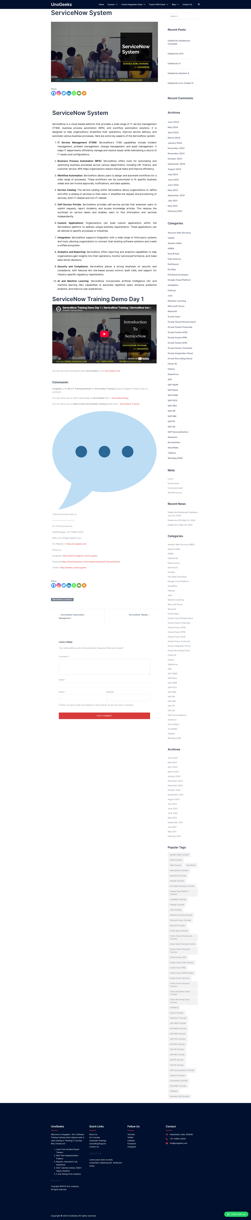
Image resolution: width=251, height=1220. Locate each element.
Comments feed (175, 488)
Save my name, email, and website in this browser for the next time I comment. (97, 705)
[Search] (199, 4)
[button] (236, 1214)
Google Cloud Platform (179, 280)
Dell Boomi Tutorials (178, 876)
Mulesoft (172, 311)
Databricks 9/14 (175, 53)
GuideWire (173, 285)
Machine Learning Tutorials (181, 915)
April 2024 (173, 132)
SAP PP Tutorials (176, 1060)
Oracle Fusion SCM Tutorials (181, 973)
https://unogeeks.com (76, 544)
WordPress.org (175, 492)
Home (101, 4)
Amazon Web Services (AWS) (181, 544)
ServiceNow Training (129, 404)
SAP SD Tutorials (177, 1065)
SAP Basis (173, 390)
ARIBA (171, 248)
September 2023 (176, 164)
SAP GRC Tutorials (177, 1044)
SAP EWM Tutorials (178, 1034)
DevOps (172, 269)
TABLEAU (174, 1091)
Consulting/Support (97, 1143)
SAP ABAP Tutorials (178, 1023)
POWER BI (174, 1008)
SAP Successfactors (178, 432)
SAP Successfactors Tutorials (182, 1070)
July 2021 (173, 200)
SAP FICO (172, 400)
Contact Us (187, 4)
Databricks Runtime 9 (178, 73)
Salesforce (173, 374)
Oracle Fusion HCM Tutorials (181, 962)
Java (170, 295)
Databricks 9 (174, 63)
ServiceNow (174, 442)
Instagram (131, 1147)
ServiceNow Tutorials (62, 600)
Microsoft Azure (176, 306)
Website (110, 692)
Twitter (130, 1137)
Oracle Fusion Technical (180, 348)
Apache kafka (175, 243)
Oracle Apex (174, 316)
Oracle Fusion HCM (177, 332)
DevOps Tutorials (177, 881)
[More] (84, 93)
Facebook (131, 1143)
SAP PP (171, 421)
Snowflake (173, 447)
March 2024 (174, 137)
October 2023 (175, 158)
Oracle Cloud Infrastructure (182, 321)
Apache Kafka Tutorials (179, 855)
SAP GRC (172, 405)
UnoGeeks (61, 4)
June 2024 (173, 122)
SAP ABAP (173, 384)
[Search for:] (183, 16)
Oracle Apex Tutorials (178, 931)
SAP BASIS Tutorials (178, 1028)
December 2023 (176, 148)
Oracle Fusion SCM (177, 342)
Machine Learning (177, 301)
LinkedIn (131, 1140)
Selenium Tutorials (177, 1075)
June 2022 (173, 185)
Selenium (172, 437)
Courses (111, 4)
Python (171, 369)
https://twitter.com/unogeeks (73, 567)
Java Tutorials (175, 910)
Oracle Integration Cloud (131, 4)
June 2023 (173, 179)
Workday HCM (175, 458)
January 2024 (175, 143)
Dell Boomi (173, 264)
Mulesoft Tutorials (177, 925)
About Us (93, 1134)
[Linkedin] (69, 93)
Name (62, 679)
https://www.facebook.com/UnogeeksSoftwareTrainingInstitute (91, 561)
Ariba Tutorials (176, 860)
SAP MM (172, 416)
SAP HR (171, 411)
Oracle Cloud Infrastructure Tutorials (181, 937)
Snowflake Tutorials (178, 1086)
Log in (170, 478)
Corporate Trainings (97, 1140)
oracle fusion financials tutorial (182, 944)
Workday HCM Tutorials (179, 1096)
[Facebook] (53, 93)
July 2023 (173, 174)
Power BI (172, 363)
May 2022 (173, 190)
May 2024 (173, 127)
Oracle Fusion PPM (177, 337)
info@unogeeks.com (178, 1143)
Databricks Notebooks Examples (179, 42)
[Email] (79, 93)
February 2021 (175, 211)
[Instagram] (58, 93)
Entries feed (173, 483)
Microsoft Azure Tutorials (180, 920)
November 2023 (176, 153)
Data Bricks (173, 253)
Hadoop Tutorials (177, 905)
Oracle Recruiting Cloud (180, 358)
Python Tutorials (176, 1013)
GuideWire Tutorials (178, 899)
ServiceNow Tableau (138, 614)
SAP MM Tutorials (177, 1054)
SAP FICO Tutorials (177, 1039)
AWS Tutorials (175, 865)
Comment (64, 656)
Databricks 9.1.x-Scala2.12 (180, 83)
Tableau (172, 453)
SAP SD (171, 426)
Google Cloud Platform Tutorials (179, 892)
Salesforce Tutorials (178, 1018)
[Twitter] (63, 93)
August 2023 (174, 169)
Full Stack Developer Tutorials (182, 886)
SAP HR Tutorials (177, 1049)
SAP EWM (173, 395)
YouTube (131, 1134)
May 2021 (173, 206)
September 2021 (176, 195)
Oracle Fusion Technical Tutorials (179, 984)
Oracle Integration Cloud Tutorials (180, 992)
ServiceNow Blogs (120, 398)
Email (62, 692)
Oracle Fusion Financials (180, 327)
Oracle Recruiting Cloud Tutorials (179, 1000)
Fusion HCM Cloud (157, 4)
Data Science (174, 259)
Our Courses (94, 1137)
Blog (174, 4)
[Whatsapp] (74, 93)
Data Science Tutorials (179, 870)
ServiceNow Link (112, 371)
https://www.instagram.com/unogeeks (80, 556)
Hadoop (172, 290)
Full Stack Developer (178, 274)
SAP (170, 379)
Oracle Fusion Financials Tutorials (180, 950)
